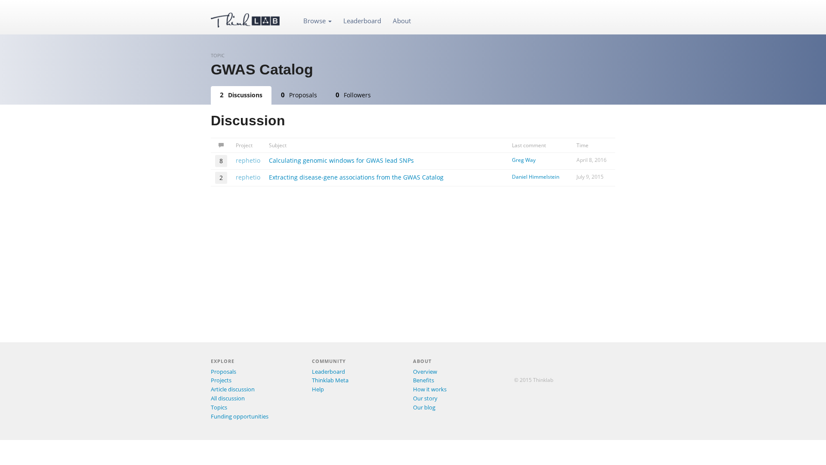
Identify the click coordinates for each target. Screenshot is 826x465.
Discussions (241, 94)
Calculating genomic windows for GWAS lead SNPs (341, 160)
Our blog (424, 407)
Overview (425, 371)
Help (318, 389)
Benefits (423, 380)
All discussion (228, 398)
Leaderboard (362, 20)
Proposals (299, 94)
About (402, 20)
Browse (315, 20)
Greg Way (524, 160)
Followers (353, 94)
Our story (425, 398)
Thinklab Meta (330, 380)
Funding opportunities (239, 416)
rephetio (248, 160)
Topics (219, 407)
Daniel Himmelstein (535, 176)
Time (582, 145)
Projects (221, 380)
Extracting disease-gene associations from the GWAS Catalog (356, 177)
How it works (430, 389)
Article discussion (233, 389)
